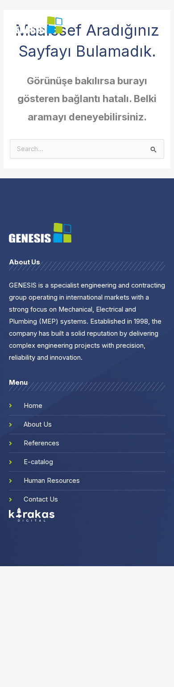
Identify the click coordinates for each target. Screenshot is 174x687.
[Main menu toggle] (161, 25)
